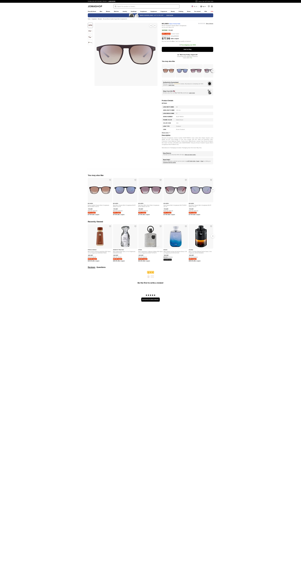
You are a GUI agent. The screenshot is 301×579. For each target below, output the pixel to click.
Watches (116, 11)
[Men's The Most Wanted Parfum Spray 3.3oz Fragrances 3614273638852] (211, 226)
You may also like (168, 61)
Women (108, 11)
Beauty (173, 11)
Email (197, 161)
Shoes (189, 11)
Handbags (133, 11)
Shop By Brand (92, 11)
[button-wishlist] (209, 6)
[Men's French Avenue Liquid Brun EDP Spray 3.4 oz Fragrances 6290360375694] (110, 226)
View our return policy (190, 154)
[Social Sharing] (151, 25)
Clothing (180, 11)
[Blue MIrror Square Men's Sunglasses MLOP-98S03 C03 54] (135, 179)
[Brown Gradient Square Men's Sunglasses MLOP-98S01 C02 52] (110, 179)
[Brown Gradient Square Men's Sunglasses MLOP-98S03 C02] (154, 25)
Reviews (91, 267)
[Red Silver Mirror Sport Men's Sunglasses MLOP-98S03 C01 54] (160, 179)
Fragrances (164, 11)
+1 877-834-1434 (191, 161)
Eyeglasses (154, 11)
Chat (202, 161)
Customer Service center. (169, 162)
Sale (212, 11)
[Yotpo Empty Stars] (201, 23)
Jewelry (125, 11)
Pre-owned (197, 11)
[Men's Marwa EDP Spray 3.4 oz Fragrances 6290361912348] (135, 226)
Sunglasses (143, 11)
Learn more (171, 85)
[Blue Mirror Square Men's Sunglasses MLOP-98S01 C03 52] (211, 179)
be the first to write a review (150, 299)
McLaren (100, 19)
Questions (101, 267)
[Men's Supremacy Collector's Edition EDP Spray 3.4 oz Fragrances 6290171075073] (160, 226)
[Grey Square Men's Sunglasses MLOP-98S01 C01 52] (185, 179)
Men (101, 11)
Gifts (205, 11)
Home (89, 19)
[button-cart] (212, 6)
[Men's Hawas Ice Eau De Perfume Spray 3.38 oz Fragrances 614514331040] (185, 226)
